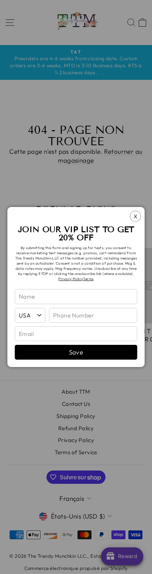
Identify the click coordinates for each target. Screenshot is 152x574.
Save (76, 352)
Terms (88, 278)
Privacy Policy (70, 278)
